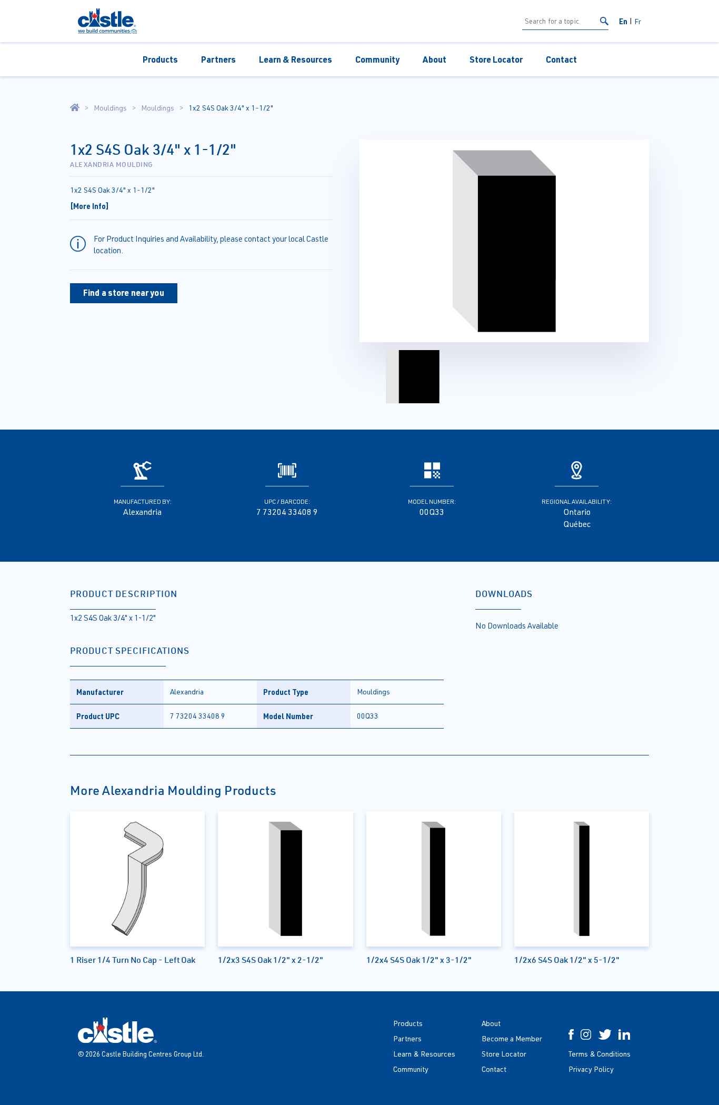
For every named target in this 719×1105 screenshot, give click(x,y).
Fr (637, 21)
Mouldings (110, 108)
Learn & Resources (295, 59)
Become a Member (512, 1038)
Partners (218, 59)
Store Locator (496, 59)
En (623, 21)
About (434, 59)
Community (377, 59)
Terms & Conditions (599, 1053)
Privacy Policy (591, 1068)
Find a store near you (123, 292)
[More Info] (89, 206)
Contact (561, 59)
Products (160, 59)
